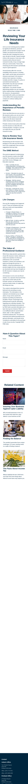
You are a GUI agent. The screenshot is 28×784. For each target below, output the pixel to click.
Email (4, 348)
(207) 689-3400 (9, 773)
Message (5, 357)
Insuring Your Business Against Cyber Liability (13, 407)
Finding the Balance (12, 439)
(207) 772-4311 (9, 770)
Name (4, 338)
